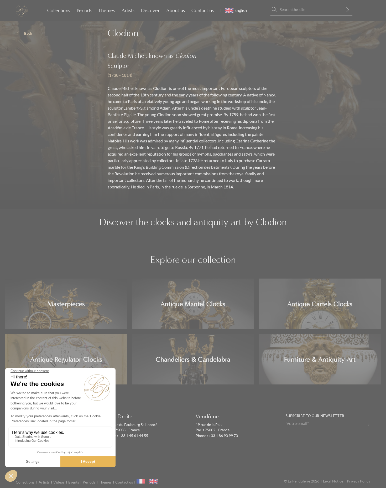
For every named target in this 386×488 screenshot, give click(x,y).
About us (175, 10)
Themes (106, 10)
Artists (128, 10)
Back (28, 33)
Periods (84, 10)
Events (73, 482)
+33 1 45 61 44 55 (133, 436)
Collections (58, 10)
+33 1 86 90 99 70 (223, 436)
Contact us (202, 10)
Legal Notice (333, 481)
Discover (150, 10)
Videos (59, 482)
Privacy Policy (358, 481)
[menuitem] (233, 10)
